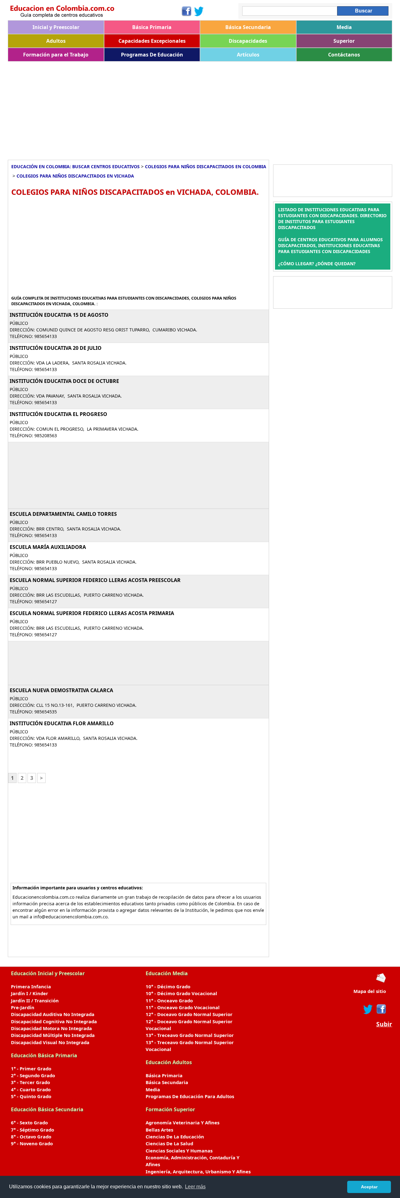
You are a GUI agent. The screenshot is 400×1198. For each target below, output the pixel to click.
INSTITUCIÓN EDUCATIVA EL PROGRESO (58, 414)
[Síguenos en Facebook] (186, 11)
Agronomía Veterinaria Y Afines (182, 1122)
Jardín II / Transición (35, 1000)
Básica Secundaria (248, 27)
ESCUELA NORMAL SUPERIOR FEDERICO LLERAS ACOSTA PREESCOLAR (95, 580)
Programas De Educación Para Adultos (190, 1096)
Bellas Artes (159, 1130)
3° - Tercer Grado (30, 1082)
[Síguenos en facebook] (381, 1009)
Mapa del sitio (369, 991)
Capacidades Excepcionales (152, 40)
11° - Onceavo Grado (169, 1000)
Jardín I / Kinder (29, 993)
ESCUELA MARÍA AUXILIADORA (48, 547)
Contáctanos (344, 54)
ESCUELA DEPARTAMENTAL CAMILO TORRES (63, 514)
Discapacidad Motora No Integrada (51, 1028)
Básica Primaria (152, 27)
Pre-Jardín (22, 1007)
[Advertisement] (195, 108)
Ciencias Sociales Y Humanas (179, 1150)
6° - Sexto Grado (29, 1122)
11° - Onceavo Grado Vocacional (183, 1007)
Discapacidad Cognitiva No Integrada (54, 1021)
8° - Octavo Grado (31, 1136)
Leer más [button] (195, 1186)
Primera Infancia (31, 986)
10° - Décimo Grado (168, 986)
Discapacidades (248, 40)
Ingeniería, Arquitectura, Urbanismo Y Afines (198, 1171)
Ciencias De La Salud (169, 1143)
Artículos (248, 54)
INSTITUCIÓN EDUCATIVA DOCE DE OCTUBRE (64, 381)
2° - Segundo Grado (33, 1075)
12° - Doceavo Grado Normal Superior (189, 1014)
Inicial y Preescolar (55, 27)
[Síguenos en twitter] (368, 1009)
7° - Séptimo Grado (32, 1130)
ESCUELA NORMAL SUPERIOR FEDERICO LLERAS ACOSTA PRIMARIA (92, 613)
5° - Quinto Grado (31, 1096)
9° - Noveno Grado (32, 1143)
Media (344, 27)
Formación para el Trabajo (55, 54)
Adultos (56, 40)
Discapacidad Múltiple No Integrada (53, 1035)
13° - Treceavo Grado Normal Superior (190, 1035)
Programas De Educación (152, 54)
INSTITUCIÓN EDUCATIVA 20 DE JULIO (56, 348)
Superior (344, 40)
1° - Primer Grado (31, 1068)
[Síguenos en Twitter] (199, 11)
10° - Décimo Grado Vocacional (181, 993)
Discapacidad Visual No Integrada (50, 1042)
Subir (384, 1024)
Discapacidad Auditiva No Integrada (52, 1014)
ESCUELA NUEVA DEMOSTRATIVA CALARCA (61, 690)
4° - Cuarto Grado (31, 1089)
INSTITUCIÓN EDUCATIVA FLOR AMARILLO (62, 723)
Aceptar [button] (369, 1186)
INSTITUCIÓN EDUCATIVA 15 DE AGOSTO (59, 314)
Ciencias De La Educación (175, 1136)
